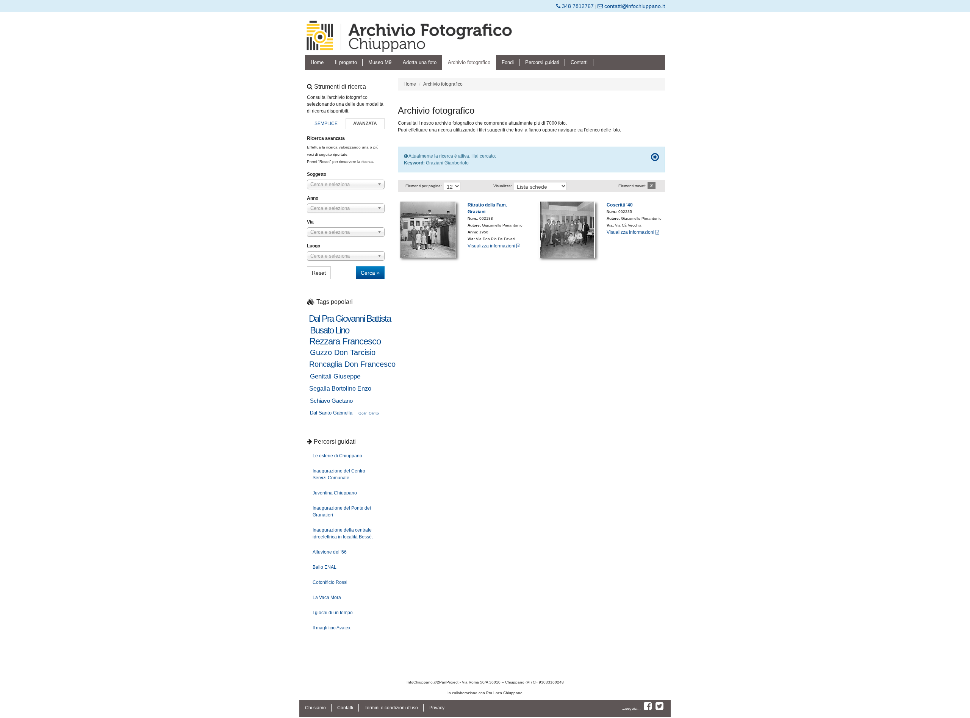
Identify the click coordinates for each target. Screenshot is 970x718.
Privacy (436, 707)
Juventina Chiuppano (335, 493)
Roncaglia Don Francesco (352, 364)
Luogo (313, 246)
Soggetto (316, 174)
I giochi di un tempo (333, 612)
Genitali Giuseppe (335, 376)
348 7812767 (577, 6)
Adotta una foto (419, 62)
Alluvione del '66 (330, 552)
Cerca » (370, 273)
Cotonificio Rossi (330, 582)
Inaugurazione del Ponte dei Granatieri (342, 511)
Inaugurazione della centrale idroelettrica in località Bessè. (343, 533)
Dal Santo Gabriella (331, 413)
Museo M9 (379, 62)
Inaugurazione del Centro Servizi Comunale (339, 474)
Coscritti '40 (620, 205)
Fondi (508, 62)
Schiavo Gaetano (331, 400)
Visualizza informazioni (492, 246)
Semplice (326, 123)
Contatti (579, 62)
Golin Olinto (368, 413)
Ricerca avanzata (326, 138)
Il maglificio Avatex (331, 627)
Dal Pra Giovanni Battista (350, 319)
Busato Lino (329, 330)
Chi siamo (315, 707)
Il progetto (346, 62)
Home (317, 62)
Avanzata (365, 123)
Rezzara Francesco (345, 341)
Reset (319, 273)
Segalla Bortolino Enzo (340, 388)
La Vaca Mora (327, 597)
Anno (312, 198)
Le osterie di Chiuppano (337, 455)
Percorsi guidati (542, 62)
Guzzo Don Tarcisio (342, 352)
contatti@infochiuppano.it (634, 6)
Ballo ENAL (324, 567)
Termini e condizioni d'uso (391, 707)
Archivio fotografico (469, 62)
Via (310, 222)
